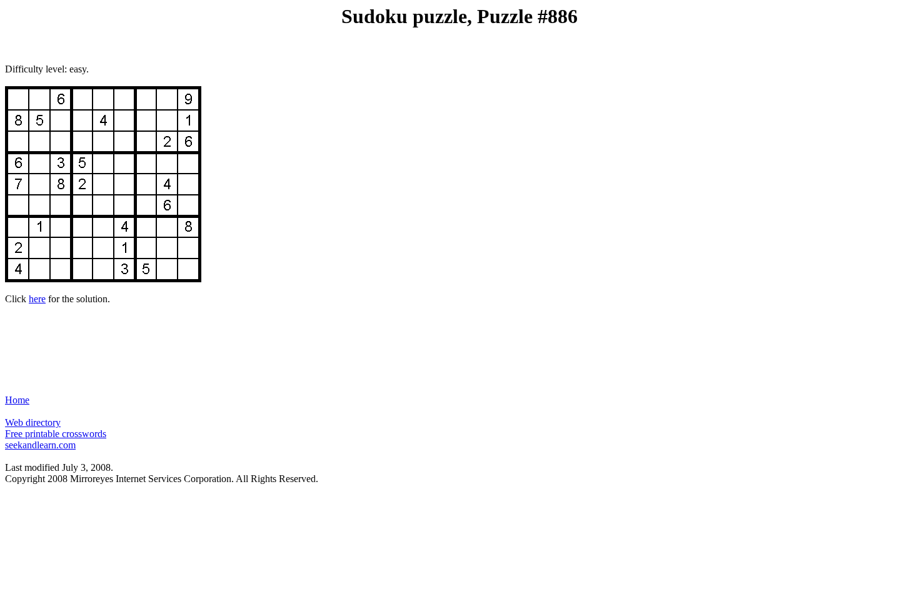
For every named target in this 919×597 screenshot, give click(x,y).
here (37, 299)
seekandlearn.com (40, 445)
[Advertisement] (459, 344)
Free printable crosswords (55, 433)
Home (17, 400)
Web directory (33, 422)
